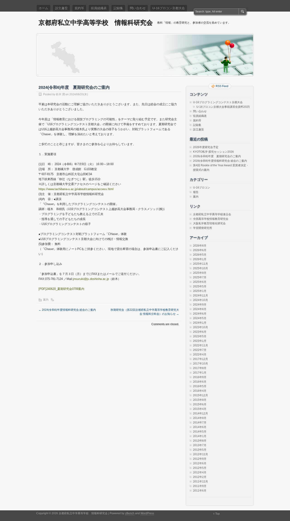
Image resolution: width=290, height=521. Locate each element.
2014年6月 (199, 427)
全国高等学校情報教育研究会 (210, 218)
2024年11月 (200, 295)
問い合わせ (138, 8)
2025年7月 (199, 277)
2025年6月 (199, 282)
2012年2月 (199, 477)
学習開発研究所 (202, 228)
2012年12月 (200, 454)
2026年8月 (199, 245)
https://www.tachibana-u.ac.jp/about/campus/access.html (76, 189)
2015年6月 (199, 404)
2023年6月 (199, 331)
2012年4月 (199, 472)
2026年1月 (199, 259)
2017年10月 (200, 363)
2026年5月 (199, 254)
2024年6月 (199, 313)
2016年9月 (199, 377)
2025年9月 (199, 272)
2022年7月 (199, 350)
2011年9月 (199, 486)
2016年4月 (199, 390)
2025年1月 (199, 291)
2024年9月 (199, 304)
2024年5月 (199, 318)
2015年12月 (200, 395)
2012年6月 (199, 463)
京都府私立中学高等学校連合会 (212, 214)
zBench (129, 513)
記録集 (118, 8)
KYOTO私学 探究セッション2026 (213, 151)
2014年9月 (199, 418)
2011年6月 (199, 490)
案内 (45, 299)
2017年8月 (199, 368)
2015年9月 (199, 399)
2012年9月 (199, 458)
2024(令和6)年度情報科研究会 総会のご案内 (67, 309)
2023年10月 (200, 327)
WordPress (147, 513)
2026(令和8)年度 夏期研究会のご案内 (217, 156)
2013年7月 (199, 445)
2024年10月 (200, 300)
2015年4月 (199, 409)
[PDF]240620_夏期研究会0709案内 (61, 289)
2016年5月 (199, 386)
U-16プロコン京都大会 (168, 8)
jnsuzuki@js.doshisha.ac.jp (91, 279)
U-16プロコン (201, 187)
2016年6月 (199, 381)
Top (217, 513)
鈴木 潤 (60, 94)
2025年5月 (199, 286)
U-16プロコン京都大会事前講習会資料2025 (223, 106)
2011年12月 (200, 481)
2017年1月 (199, 372)
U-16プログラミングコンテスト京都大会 (218, 102)
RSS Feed (222, 86)
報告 (195, 192)
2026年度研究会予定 (205, 147)
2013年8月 (199, 440)
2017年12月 (200, 359)
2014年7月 (199, 422)
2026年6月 (199, 250)
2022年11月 (200, 345)
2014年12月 (200, 413)
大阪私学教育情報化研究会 (209, 223)
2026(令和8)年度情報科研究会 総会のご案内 (220, 160)
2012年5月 (199, 468)
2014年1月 (199, 436)
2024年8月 (199, 309)
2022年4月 (199, 354)
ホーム (43, 8)
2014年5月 (199, 431)
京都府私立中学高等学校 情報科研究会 (96, 22)
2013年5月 (199, 449)
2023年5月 (199, 336)
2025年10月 (200, 268)
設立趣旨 (61, 8)
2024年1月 (199, 322)
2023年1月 (199, 340)
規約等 (79, 8)
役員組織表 (99, 8)
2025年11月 (200, 263)
